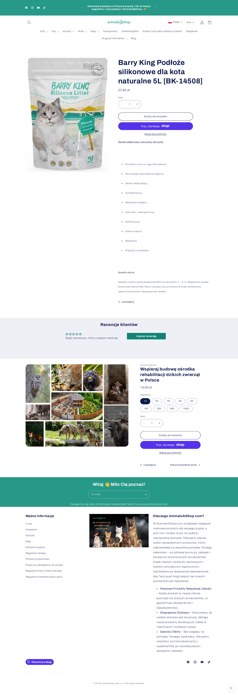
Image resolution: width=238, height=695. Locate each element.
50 (191, 401)
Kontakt (30, 535)
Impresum (31, 529)
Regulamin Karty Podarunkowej (44, 571)
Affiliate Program (35, 547)
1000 (186, 408)
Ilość (120, 97)
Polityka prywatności (38, 559)
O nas (29, 524)
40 (180, 401)
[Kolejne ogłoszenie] (155, 7)
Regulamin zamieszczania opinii (44, 577)
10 (145, 401)
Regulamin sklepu (36, 553)
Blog (28, 541)
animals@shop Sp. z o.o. (113, 683)
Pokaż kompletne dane (183, 465)
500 (172, 408)
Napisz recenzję (146, 336)
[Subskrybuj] (145, 495)
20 (156, 401)
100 (146, 408)
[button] (29, 22)
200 (159, 408)
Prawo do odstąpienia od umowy (44, 565)
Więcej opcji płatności (155, 134)
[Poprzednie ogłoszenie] (82, 7)
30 (168, 401)
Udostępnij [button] (127, 302)
